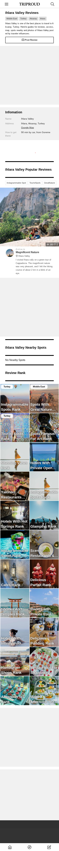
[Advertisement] (29, 75)
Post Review (31, 40)
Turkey (23, 18)
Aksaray (33, 18)
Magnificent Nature (27, 254)
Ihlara (42, 18)
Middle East (12, 18)
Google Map (27, 127)
